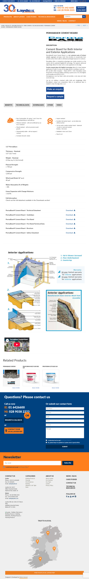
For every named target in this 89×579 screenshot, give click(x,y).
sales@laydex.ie (47, 1)
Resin (27, 487)
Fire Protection (30, 482)
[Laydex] (19, 9)
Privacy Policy (49, 485)
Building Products (17, 25)
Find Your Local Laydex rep (44, 572)
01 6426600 (14, 407)
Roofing (28, 483)
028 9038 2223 (17, 411)
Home (3, 25)
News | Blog (74, 1)
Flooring (28, 480)
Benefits (8, 105)
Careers (48, 483)
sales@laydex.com (13, 498)
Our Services (49, 480)
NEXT (85, 25)
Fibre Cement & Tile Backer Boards (33, 25)
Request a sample (55, 97)
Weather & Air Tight (31, 485)
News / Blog (71, 476)
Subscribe (67, 463)
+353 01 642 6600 (64, 8)
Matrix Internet (23, 577)
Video (59, 105)
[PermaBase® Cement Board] (66, 38)
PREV (78, 25)
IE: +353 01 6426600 (23, 1)
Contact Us (71, 483)
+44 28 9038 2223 (64, 10)
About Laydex (49, 478)
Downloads (38, 105)
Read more (16, 388)
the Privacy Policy (65, 440)
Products (8, 25)
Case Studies (71, 479)
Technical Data (22, 105)
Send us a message (59, 1)
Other (50, 105)
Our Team (48, 482)
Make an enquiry (55, 89)
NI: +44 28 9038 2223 (35, 1)
